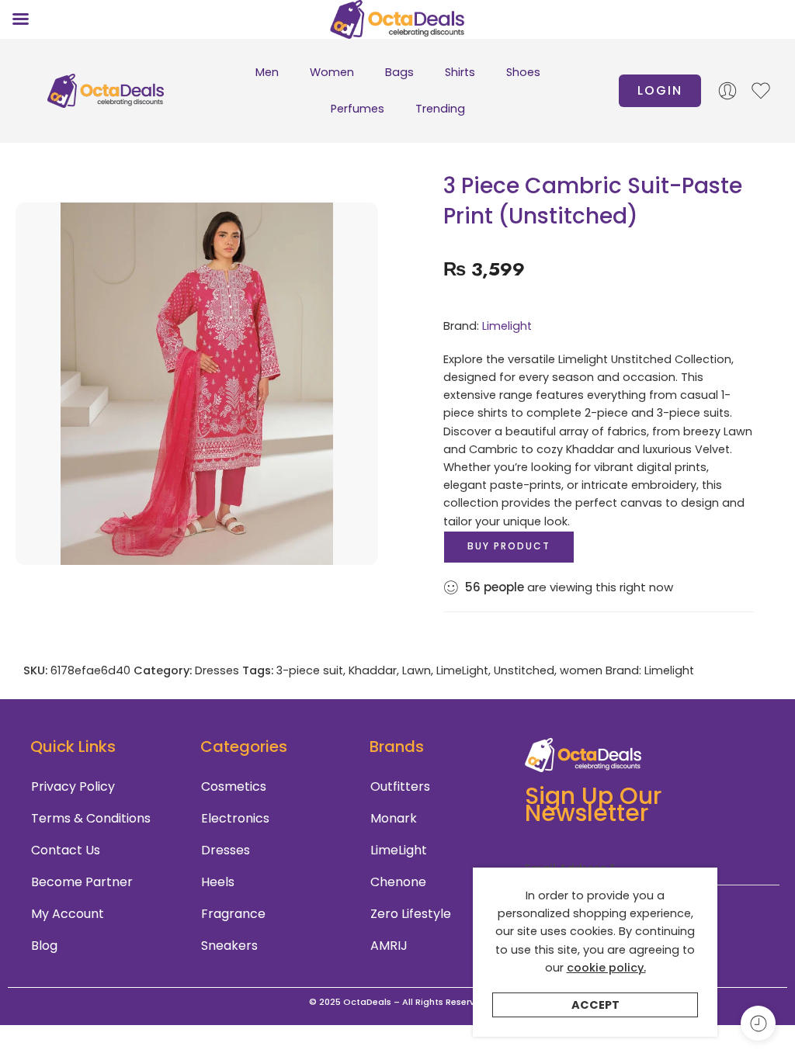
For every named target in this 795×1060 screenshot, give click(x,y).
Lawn (416, 670)
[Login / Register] (727, 91)
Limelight (507, 326)
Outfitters (400, 786)
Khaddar (373, 670)
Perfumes (357, 108)
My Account (67, 914)
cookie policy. (606, 967)
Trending (440, 108)
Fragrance (233, 914)
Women (332, 72)
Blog (44, 945)
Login (659, 90)
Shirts (460, 72)
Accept (595, 1005)
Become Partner (82, 882)
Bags (399, 72)
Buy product (508, 546)
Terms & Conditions (91, 818)
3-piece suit (309, 670)
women (581, 670)
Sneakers (229, 945)
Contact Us (65, 850)
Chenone (398, 882)
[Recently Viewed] (758, 1023)
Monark (393, 818)
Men (267, 72)
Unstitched (524, 670)
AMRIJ (389, 945)
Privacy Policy (73, 786)
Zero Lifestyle (410, 914)
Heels (217, 882)
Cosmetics (233, 786)
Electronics (235, 818)
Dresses (217, 670)
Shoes (523, 72)
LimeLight (462, 670)
